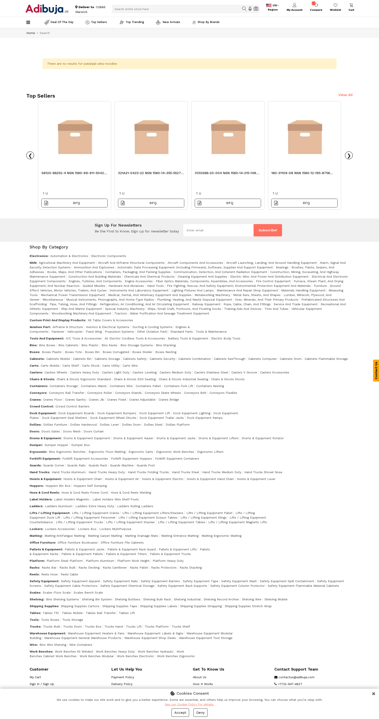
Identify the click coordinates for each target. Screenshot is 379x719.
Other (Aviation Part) (152, 331)
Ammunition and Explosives (94, 267)
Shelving (36, 599)
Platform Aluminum (100, 560)
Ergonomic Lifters (210, 451)
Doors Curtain (94, 431)
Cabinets (37, 358)
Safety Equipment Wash (239, 581)
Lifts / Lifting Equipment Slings (204, 517)
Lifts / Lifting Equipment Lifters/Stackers (152, 513)
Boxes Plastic (52, 352)
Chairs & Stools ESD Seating (135, 379)
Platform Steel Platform (64, 560)
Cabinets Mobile (58, 358)
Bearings (282, 267)
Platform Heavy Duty (168, 560)
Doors (34, 431)
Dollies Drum (131, 424)
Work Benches (41, 651)
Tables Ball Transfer (101, 613)
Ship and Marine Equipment (81, 308)
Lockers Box (87, 529)
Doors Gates (50, 431)
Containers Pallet (148, 386)
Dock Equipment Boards (76, 413)
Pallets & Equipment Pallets (82, 554)
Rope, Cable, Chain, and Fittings (247, 304)
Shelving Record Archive (221, 599)
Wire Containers (80, 644)
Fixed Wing (94, 331)
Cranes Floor (52, 399)
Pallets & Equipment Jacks (84, 549)
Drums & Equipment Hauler (133, 438)
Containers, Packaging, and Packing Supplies (138, 272)
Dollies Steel (153, 424)
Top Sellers (99, 22)
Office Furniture (42, 542)
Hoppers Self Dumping (90, 485)
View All (345, 95)
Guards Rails (76, 465)
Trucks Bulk (51, 626)
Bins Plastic (89, 345)
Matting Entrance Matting (179, 535)
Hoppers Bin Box (57, 485)
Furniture (320, 285)
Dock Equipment (42, 413)
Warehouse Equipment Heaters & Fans (96, 633)
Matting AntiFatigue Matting (65, 535)
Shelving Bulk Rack (157, 599)
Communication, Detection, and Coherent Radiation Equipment (220, 272)
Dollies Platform (178, 424)
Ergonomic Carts (141, 451)
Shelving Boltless (127, 599)
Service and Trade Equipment (296, 304)
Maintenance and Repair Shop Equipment (247, 290)
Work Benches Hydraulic (155, 651)
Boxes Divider (142, 352)
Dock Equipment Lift (154, 413)
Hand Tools (155, 285)
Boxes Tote (73, 352)
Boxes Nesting (165, 352)
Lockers (36, 529)
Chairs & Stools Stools (228, 379)
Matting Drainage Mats (141, 535)
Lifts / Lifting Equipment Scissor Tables (147, 517)
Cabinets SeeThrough (229, 358)
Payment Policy (122, 677)
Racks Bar (49, 567)
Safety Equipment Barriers (160, 581)
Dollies (35, 424)
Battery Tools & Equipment (188, 338)
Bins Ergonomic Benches (67, 451)
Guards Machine (122, 465)
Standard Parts (181, 331)
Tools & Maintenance (211, 331)
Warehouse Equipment (47, 633)
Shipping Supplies (44, 606)
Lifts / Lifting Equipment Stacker (130, 522)
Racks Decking (89, 567)
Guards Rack (98, 465)
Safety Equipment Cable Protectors (70, 585)
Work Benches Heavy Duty (115, 651)
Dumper (36, 445)
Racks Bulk (67, 567)
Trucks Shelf (181, 626)
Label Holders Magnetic (71, 499)
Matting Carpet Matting (105, 535)
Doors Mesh (71, 431)
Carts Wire (130, 365)
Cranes (35, 399)
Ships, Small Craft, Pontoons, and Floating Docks (184, 308)
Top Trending (135, 22)
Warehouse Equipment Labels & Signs (155, 633)
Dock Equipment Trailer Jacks (161, 417)
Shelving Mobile (276, 599)
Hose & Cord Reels (44, 492)
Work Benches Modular (97, 656)
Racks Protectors (164, 567)
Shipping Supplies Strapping (201, 606)
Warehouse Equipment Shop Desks (150, 638)
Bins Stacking (166, 345)
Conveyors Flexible (223, 392)
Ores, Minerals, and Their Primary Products (266, 299)
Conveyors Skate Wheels (163, 392)
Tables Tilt (51, 613)
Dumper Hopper (56, 445)
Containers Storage (64, 386)
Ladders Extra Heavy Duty (94, 506)
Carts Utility (111, 365)
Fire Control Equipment (273, 281)
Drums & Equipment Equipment (86, 438)
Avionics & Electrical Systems (107, 327)
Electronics (39, 256)
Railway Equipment (206, 304)
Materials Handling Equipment (303, 290)
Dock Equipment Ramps (205, 417)
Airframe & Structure (67, 327)
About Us (199, 677)
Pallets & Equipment (46, 549)
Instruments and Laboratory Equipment (139, 290)
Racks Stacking (191, 567)
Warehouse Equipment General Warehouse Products (82, 638)
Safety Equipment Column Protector (237, 585)
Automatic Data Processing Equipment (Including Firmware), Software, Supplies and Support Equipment (195, 267)
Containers (38, 386)
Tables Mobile (72, 613)
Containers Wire (121, 386)
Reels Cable (69, 574)
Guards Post (146, 465)
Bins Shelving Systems (62, 599)
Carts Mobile (50, 365)
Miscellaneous (53, 299)
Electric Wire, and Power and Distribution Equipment (269, 276)
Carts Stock (90, 365)
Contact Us (376, 370)
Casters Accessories (274, 372)
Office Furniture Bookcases (78, 542)
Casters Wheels (56, 372)
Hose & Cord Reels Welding (131, 492)
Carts (34, 365)
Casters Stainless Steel (211, 372)
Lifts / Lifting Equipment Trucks (79, 522)
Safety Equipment (44, 581)
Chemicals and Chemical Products (149, 276)
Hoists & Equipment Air (122, 479)
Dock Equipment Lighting (191, 413)
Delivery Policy (121, 684)
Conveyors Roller (99, 392)
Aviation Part (40, 327)
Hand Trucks (39, 472)
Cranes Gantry (75, 399)
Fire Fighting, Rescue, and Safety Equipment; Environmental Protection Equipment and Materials (239, 285)
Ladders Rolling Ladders (135, 506)
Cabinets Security (162, 358)
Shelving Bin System (97, 599)
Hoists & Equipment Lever (256, 479)
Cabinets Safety (135, 358)
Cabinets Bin (82, 358)
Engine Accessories (139, 281)
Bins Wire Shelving (52, 644)
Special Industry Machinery (125, 308)
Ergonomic (38, 451)
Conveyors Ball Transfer (66, 392)
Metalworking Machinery (212, 295)
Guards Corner (53, 465)
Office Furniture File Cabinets (122, 542)
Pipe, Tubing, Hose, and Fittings (73, 304)
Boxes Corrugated (116, 352)
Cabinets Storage (107, 358)
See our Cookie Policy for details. (189, 704)
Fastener (58, 331)
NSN (33, 262)
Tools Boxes (50, 619)
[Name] (244, 8)
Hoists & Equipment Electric (163, 479)
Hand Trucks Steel (185, 472)
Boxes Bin (92, 352)
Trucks (35, 626)
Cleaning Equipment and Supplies (202, 276)
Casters (36, 372)
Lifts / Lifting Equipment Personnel (89, 517)
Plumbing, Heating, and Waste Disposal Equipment (194, 299)
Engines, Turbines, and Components (95, 281)
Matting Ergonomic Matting (221, 535)
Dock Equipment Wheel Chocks (113, 417)
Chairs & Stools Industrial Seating (183, 379)
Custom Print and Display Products (57, 320)
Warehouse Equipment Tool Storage (205, 638)
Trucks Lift (134, 626)
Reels (34, 574)
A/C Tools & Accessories (84, 338)
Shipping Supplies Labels (158, 606)
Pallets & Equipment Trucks (170, 554)
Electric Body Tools (225, 338)
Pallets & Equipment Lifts (178, 549)
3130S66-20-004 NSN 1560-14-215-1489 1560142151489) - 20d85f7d (226, 174)
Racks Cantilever (115, 567)
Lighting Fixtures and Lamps (193, 290)
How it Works (203, 684)
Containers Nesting (210, 386)
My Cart (35, 677)
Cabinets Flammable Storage (326, 358)
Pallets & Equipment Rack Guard (131, 549)
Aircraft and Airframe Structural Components (131, 262)
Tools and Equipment (46, 338)
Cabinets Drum (291, 358)
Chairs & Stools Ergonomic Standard (84, 379)
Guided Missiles (94, 285)
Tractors (120, 313)
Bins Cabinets (68, 345)
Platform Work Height (133, 560)
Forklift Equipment (45, 458)
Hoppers (36, 485)
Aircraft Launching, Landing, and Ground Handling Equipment (271, 262)
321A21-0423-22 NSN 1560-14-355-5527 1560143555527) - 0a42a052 (149, 174)
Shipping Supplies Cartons (80, 606)
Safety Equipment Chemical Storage (127, 585)
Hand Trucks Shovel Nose (263, 472)
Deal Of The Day (61, 22)
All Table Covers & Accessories (110, 320)
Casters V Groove (244, 372)
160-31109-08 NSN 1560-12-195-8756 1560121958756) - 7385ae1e (300, 174)
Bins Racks (109, 345)
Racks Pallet (139, 567)
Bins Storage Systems (136, 345)
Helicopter (75, 331)
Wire (33, 644)
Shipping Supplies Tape (119, 606)
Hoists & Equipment (45, 479)
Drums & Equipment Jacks (175, 438)
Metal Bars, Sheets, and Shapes (257, 295)
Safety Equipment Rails (120, 581)
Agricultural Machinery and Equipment (67, 262)
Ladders (36, 506)
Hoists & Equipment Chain (82, 479)
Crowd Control (41, 406)
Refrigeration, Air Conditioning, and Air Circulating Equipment (144, 304)
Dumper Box (80, 445)
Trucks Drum (72, 626)
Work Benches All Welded (74, 651)
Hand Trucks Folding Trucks (148, 472)
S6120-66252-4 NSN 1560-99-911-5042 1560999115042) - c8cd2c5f (72, 174)
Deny (200, 712)
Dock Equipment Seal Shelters (64, 417)
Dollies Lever (109, 424)
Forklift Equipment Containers (177, 458)
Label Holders (41, 499)
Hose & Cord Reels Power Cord (84, 492)
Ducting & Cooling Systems (152, 327)
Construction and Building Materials (94, 276)
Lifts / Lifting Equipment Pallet (209, 513)
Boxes (34, 352)
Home (30, 33)
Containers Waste (94, 386)
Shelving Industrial (187, 599)
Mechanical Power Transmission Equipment (73, 295)
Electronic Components (108, 256)
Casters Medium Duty (175, 372)
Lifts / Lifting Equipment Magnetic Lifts (237, 522)
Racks (34, 567)
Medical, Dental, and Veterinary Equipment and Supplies (149, 295)
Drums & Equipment (45, 438)
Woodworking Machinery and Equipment (81, 313)
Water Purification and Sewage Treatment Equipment (169, 313)
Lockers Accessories (60, 529)
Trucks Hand (113, 626)
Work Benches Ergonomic (176, 656)
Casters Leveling (144, 372)
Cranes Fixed (116, 399)
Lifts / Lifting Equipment (49, 513)
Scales (35, 592)
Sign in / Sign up (42, 684)
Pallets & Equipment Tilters (126, 554)
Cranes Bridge (169, 399)
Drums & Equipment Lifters (218, 438)
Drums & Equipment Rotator (263, 438)
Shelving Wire (251, 599)
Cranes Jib (96, 399)
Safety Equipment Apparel (80, 581)
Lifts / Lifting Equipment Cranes (95, 513)
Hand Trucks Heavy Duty (107, 472)
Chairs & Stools (42, 379)
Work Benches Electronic (135, 656)
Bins (33, 345)
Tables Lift (127, 613)
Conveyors (38, 392)
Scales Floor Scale (57, 592)
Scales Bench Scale (88, 592)
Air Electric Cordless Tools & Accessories (135, 338)
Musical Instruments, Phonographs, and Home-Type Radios (110, 299)
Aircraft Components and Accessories (195, 262)
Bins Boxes (47, 345)
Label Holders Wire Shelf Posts (116, 499)
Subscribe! (268, 230)
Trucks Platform (157, 626)
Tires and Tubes (276, 308)
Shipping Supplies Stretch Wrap (248, 606)
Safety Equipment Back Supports (182, 585)
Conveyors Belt (195, 392)
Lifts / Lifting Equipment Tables (181, 522)
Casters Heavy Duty (84, 372)
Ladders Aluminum (58, 506)
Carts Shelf (71, 365)
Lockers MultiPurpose (115, 529)
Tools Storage (72, 619)
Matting (36, 535)
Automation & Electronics (69, 256)
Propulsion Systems (119, 331)
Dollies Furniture (55, 424)
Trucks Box (93, 626)
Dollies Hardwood (83, 424)
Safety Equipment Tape (200, 581)
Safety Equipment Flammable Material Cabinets (303, 585)
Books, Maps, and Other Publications (74, 272)
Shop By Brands (209, 22)
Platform (37, 560)
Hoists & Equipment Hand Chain (210, 479)
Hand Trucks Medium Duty (221, 472)
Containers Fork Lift (178, 386)
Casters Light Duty (115, 372)
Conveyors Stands (128, 392)
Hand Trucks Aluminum (69, 472)
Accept (180, 712)
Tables (35, 613)
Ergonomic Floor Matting (107, 451)
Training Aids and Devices (242, 308)
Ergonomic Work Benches (175, 451)
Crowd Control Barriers (72, 406)
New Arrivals (171, 22)
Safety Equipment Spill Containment (287, 581)
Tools (34, 619)
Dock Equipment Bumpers (116, 413)
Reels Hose (49, 574)
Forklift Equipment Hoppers (131, 458)
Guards (35, 465)
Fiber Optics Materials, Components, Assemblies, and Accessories (204, 281)
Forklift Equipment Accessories (85, 458)
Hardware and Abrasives (126, 285)
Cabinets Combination (194, 358)
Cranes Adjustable (142, 399)
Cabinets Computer (262, 358)
